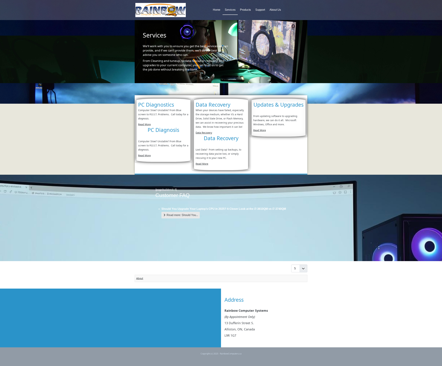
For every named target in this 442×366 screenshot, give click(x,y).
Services (230, 9)
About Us (275, 9)
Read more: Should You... (182, 215)
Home (216, 9)
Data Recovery (204, 132)
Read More (144, 124)
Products (245, 9)
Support (260, 9)
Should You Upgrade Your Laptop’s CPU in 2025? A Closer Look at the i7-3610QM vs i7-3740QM (223, 208)
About (139, 278)
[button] (434, 358)
